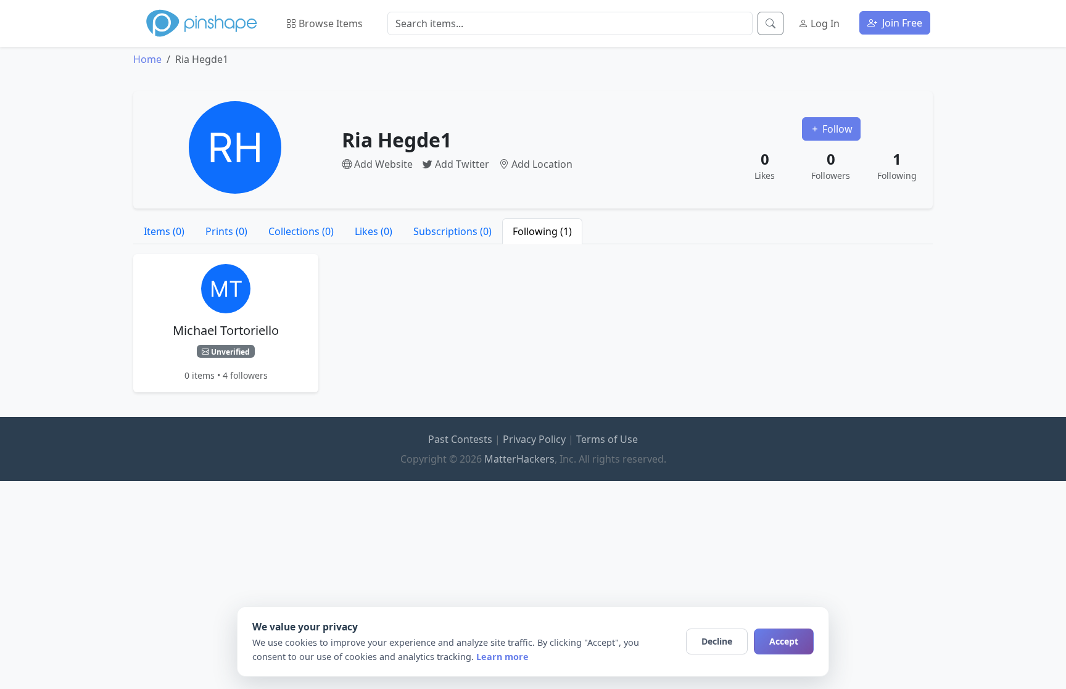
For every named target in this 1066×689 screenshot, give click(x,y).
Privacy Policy (534, 439)
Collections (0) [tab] (301, 231)
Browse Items (329, 23)
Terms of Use (607, 439)
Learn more (502, 656)
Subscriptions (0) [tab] (452, 231)
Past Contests (460, 439)
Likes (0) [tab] (373, 231)
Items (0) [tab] (164, 231)
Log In (824, 23)
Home (147, 59)
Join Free (901, 23)
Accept (783, 641)
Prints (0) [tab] (226, 231)
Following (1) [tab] (542, 231)
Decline (716, 641)
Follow (836, 129)
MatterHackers (519, 459)
